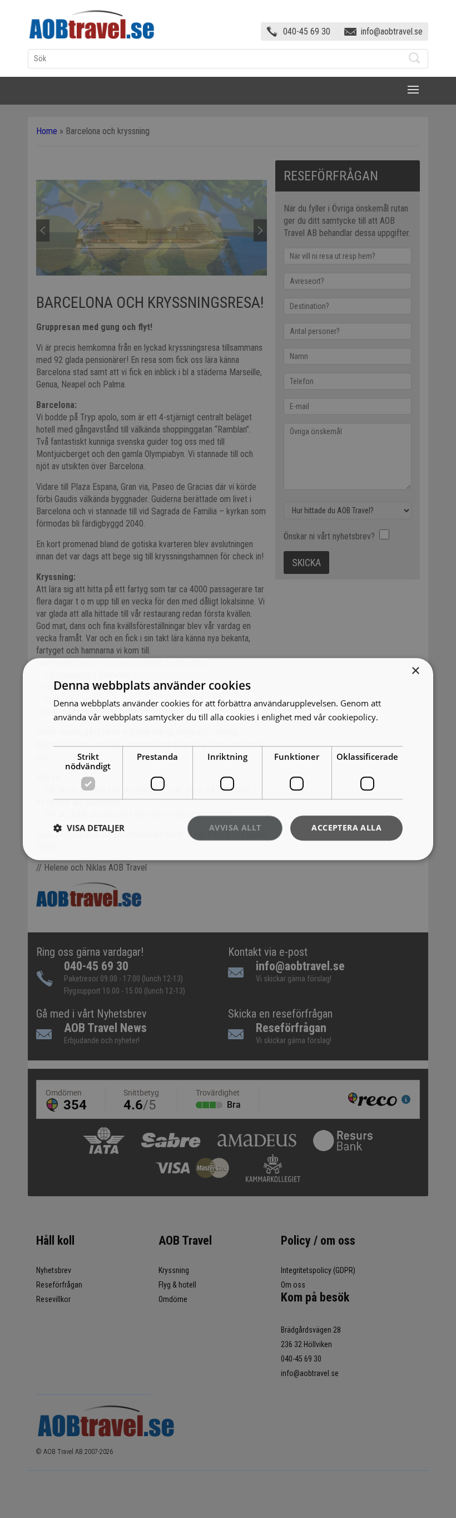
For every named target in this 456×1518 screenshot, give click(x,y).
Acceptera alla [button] (346, 827)
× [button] (415, 671)
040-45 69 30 (306, 31)
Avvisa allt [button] (235, 827)
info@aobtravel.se (392, 31)
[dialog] (228, 759)
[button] (89, 828)
